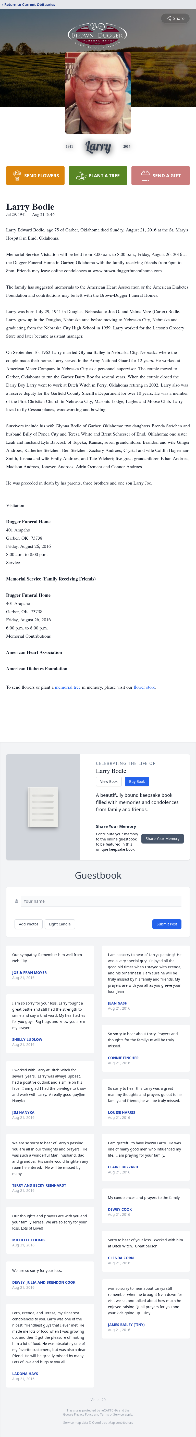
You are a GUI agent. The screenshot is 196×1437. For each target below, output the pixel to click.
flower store (144, 687)
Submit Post (167, 924)
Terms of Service (112, 1414)
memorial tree (68, 687)
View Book (108, 781)
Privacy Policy (83, 1414)
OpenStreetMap (103, 1422)
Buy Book (137, 781)
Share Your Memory (162, 838)
